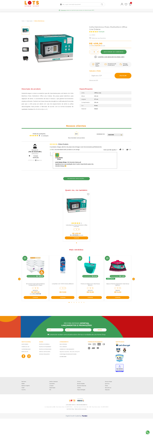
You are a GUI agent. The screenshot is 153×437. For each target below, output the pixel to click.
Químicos (107, 383)
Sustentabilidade (26, 349)
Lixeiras (79, 387)
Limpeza (51, 385)
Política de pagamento (45, 346)
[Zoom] (25, 30)
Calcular (122, 75)
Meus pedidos (63, 344)
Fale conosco (63, 346)
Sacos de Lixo (108, 387)
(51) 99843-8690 (63, 356)
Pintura (79, 381)
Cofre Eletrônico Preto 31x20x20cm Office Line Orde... (76, 225)
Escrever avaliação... (76, 178)
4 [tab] (76, 302)
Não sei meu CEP (93, 80)
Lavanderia (52, 383)
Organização (52, 387)
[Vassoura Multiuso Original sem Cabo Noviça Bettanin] (117, 265)
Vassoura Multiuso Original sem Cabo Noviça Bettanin (117, 284)
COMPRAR (76, 238)
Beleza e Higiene (26, 385)
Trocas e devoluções (44, 351)
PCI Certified (118, 350)
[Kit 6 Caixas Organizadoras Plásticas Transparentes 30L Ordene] (35, 265)
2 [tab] (71, 302)
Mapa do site (25, 351)
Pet (50, 389)
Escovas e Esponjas (81, 385)
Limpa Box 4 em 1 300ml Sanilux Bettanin (63, 283)
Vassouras (107, 389)
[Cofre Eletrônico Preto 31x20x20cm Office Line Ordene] (76, 205)
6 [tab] (81, 302)
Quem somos (25, 344)
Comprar (114, 52)
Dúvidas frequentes (44, 354)
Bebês (23, 383)
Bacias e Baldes (81, 383)
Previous (19, 279)
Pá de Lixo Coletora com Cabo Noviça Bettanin (90, 284)
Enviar (100, 329)
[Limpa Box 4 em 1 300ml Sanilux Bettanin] (62, 265)
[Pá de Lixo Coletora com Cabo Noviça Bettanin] (90, 265)
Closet (23, 387)
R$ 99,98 (97, 45)
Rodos (106, 385)
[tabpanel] (76, 217)
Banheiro (24, 381)
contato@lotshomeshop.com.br (68, 354)
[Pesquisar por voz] (61, 4)
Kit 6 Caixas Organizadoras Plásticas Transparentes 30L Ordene (35, 284)
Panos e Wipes (108, 381)
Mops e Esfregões (81, 389)
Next (133, 279)
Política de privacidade (45, 349)
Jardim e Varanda (53, 381)
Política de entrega (44, 344)
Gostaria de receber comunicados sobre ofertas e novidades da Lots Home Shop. (77, 334)
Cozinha (24, 389)
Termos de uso (25, 346)
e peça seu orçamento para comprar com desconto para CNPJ (77, 10)
